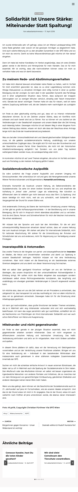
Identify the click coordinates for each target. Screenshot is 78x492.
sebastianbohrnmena (35, 31)
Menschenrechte (16, 413)
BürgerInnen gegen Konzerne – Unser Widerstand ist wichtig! (18, 425)
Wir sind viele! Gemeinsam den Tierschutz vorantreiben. (57, 456)
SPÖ (27, 413)
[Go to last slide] (5, 462)
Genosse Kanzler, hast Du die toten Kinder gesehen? (19, 456)
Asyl (5, 413)
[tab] (34, 479)
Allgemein (39, 13)
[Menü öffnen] (73, 4)
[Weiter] (72, 462)
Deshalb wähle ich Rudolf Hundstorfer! (59, 423)
